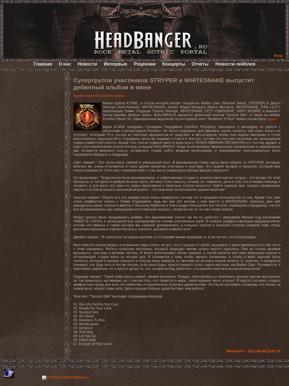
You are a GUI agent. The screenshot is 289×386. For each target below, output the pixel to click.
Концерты (173, 64)
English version (113, 96)
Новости (87, 64)
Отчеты (200, 64)
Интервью (115, 64)
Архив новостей (86, 96)
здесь (271, 119)
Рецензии (145, 64)
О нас (65, 64)
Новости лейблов (235, 64)
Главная (43, 64)
